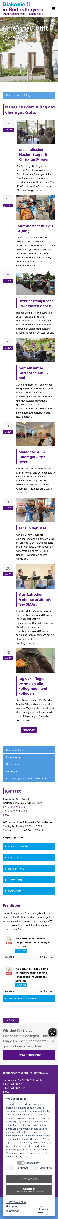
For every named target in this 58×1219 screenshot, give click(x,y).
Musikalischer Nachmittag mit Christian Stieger (34, 154)
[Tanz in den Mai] (35, 509)
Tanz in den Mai (32, 527)
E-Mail (6, 814)
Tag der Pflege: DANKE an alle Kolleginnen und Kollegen (32, 686)
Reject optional (29, 1178)
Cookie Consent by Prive (43, 1209)
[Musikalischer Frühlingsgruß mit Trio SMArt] (35, 576)
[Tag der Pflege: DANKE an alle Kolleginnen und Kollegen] (35, 660)
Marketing (45, 1167)
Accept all (29, 1189)
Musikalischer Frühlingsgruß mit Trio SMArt (34, 599)
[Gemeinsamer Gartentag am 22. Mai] (35, 349)
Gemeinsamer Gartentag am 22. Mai (34, 372)
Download (21, 950)
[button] (53, 8)
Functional (21, 1167)
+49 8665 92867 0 (15, 806)
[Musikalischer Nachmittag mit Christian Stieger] (36, 131)
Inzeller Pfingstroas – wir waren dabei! (36, 303)
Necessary (32, 1162)
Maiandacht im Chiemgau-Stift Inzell (32, 456)
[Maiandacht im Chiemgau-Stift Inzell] (35, 433)
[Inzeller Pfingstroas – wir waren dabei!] (35, 282)
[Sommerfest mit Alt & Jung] (35, 207)
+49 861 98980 (13, 1084)
